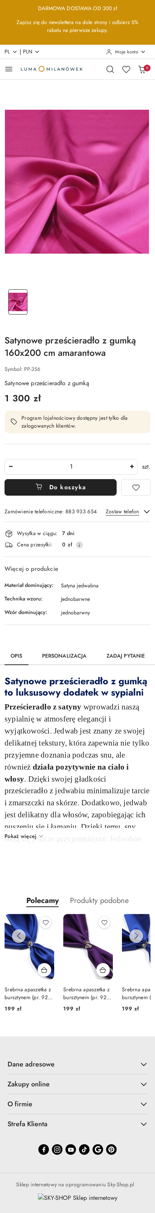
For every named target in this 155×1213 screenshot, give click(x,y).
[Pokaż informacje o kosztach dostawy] (79, 545)
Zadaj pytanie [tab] (125, 655)
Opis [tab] (17, 655)
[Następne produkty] (136, 936)
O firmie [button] (20, 1104)
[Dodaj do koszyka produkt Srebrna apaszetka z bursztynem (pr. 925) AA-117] (103, 970)
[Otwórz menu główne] (9, 69)
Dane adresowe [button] (31, 1064)
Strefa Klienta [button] (27, 1124)
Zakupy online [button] (29, 1084)
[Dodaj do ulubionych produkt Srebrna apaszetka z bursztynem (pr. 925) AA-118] (45, 922)
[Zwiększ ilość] (131, 467)
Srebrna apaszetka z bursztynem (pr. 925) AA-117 (87, 993)
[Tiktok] (84, 1149)
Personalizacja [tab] (64, 655)
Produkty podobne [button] (99, 900)
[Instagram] (57, 1149)
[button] (42, 900)
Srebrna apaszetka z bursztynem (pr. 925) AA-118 (29, 993)
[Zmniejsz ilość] (10, 467)
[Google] (98, 1149)
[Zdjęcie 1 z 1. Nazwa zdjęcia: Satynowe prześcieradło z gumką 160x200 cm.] (18, 302)
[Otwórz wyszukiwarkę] (110, 69)
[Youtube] (70, 1149)
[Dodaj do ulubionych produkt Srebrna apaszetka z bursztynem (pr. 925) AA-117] (104, 922)
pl (7, 51)
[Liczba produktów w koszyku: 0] (142, 69)
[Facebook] (43, 1149)
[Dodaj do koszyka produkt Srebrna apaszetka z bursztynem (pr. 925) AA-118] (44, 970)
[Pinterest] (111, 1149)
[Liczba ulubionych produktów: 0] (126, 69)
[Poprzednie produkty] (19, 936)
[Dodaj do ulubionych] (135, 487)
